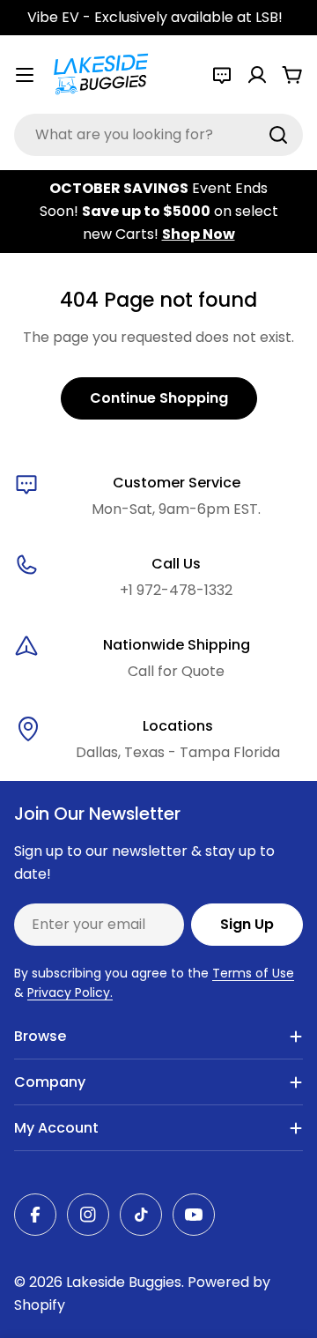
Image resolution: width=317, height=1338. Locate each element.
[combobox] (158, 135)
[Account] (257, 74)
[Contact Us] (221, 74)
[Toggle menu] (24, 74)
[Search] (278, 134)
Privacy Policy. (70, 992)
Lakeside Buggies (123, 1282)
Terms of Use (253, 973)
